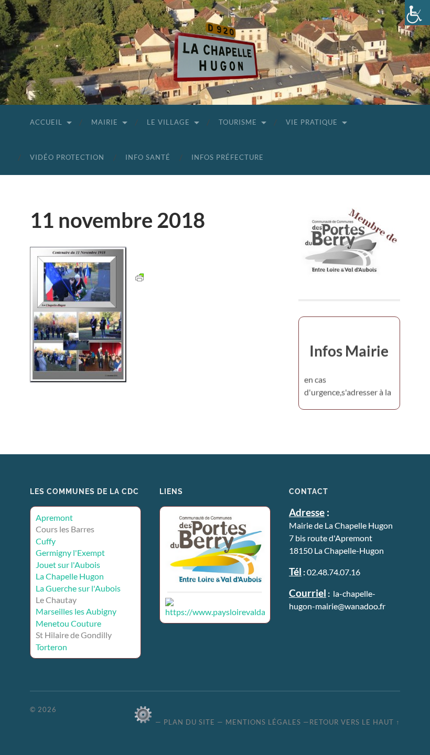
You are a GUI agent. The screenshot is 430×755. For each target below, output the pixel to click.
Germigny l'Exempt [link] (70, 552)
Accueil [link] (46, 122)
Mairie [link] (104, 122)
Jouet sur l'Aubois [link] (68, 565)
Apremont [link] (54, 517)
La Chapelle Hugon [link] (70, 576)
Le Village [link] (168, 122)
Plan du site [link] (189, 722)
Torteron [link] (51, 647)
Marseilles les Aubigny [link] (76, 611)
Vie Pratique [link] (312, 122)
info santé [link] (147, 157)
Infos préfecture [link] (227, 157)
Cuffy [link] (46, 541)
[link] (417, 12)
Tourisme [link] (238, 122)
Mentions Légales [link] (263, 722)
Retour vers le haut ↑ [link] (354, 722)
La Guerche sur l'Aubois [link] (78, 588)
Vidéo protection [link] (67, 157)
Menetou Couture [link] (68, 623)
